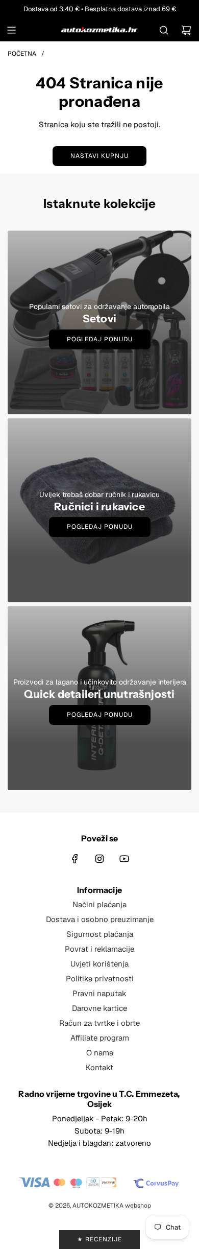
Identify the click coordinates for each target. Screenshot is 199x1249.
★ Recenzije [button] (99, 1239)
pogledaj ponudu (100, 527)
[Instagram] (99, 858)
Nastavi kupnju (99, 156)
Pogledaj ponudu (100, 339)
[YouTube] (124, 858)
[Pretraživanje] (164, 30)
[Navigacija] (11, 30)
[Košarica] (186, 30)
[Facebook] (75, 858)
